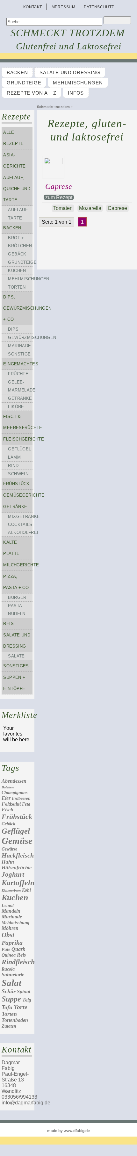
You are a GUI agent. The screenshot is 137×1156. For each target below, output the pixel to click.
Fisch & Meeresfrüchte (17, 422)
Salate (16, 656)
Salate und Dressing (70, 72)
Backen (17, 72)
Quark (18, 949)
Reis (8, 623)
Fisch (7, 809)
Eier (6, 798)
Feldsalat (11, 804)
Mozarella (90, 208)
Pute (6, 949)
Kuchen (17, 270)
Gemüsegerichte (17, 495)
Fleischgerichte (17, 439)
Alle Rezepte (13, 138)
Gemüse (17, 841)
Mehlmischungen (78, 82)
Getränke (20, 398)
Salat (11, 983)
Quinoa (9, 955)
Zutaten (9, 1026)
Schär (9, 991)
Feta (26, 804)
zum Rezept (58, 197)
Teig (26, 999)
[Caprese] (55, 162)
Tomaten (63, 208)
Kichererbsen (11, 890)
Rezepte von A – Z (31, 93)
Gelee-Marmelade (20, 386)
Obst (8, 935)
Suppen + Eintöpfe (14, 683)
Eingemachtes (17, 364)
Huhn (8, 862)
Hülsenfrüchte (17, 867)
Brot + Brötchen (20, 241)
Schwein (18, 473)
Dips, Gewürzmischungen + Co (17, 308)
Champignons (14, 792)
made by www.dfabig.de (68, 1131)
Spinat (23, 991)
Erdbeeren (21, 798)
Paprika (12, 942)
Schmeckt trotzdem (68, 33)
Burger (17, 597)
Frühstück (16, 483)
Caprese (58, 186)
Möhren (10, 928)
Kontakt (32, 7)
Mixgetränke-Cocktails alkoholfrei (20, 524)
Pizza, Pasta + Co (16, 582)
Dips (13, 329)
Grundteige (24, 82)
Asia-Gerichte (14, 161)
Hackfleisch (18, 855)
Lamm (14, 457)
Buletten (8, 787)
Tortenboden (15, 1020)
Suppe (11, 999)
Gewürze (9, 849)
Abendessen (14, 781)
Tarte (15, 218)
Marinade (19, 345)
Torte (20, 1006)
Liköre (16, 406)
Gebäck (17, 254)
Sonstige (19, 354)
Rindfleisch (18, 962)
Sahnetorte (13, 974)
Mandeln (11, 911)
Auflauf (18, 209)
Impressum (62, 7)
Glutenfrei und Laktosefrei (68, 46)
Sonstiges (16, 666)
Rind (13, 465)
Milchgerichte (17, 565)
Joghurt (13, 874)
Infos (76, 93)
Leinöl (8, 905)
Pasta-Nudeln (16, 609)
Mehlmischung (15, 922)
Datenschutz (99, 7)
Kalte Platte (11, 548)
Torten (16, 287)
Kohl (26, 890)
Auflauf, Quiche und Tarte (16, 188)
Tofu (7, 1007)
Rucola (8, 969)
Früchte (18, 373)
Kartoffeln (18, 883)
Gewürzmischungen (20, 337)
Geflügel (19, 449)
